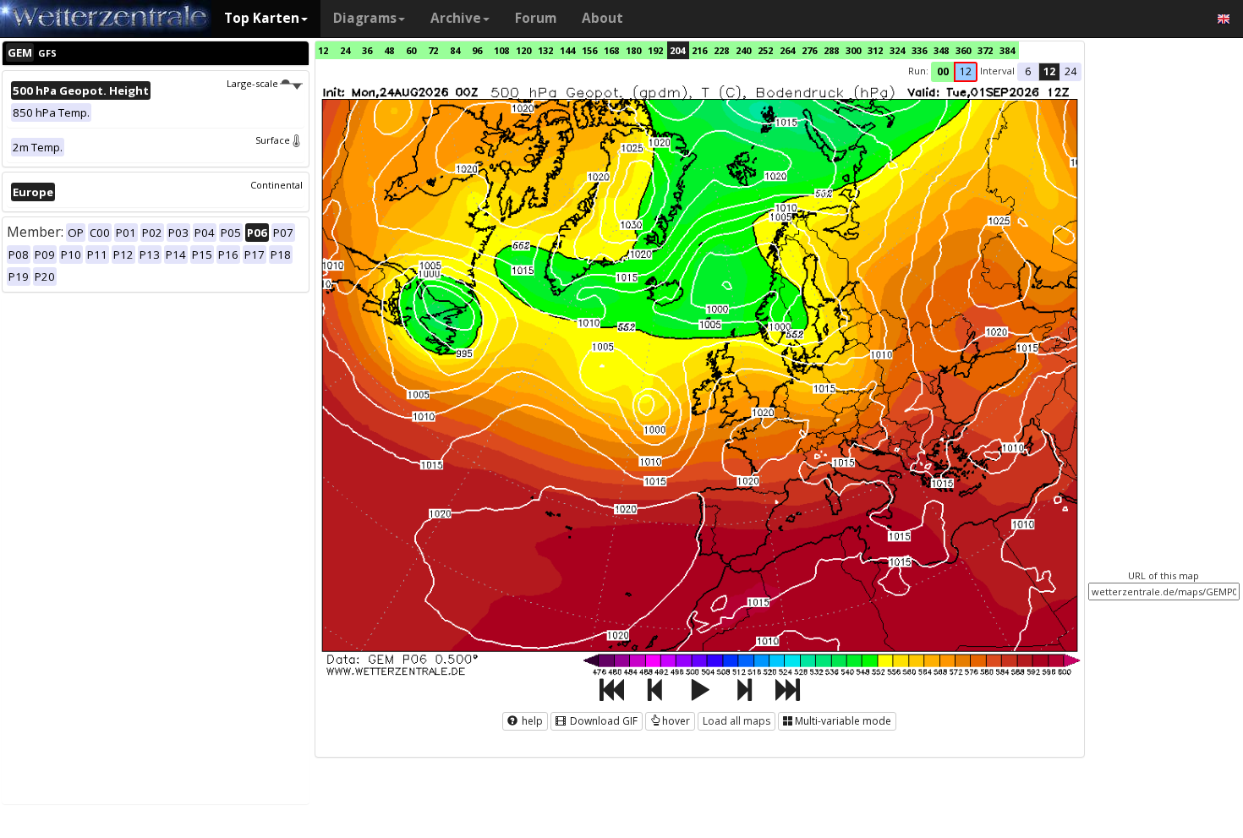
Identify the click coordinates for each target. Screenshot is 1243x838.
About (602, 18)
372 (985, 50)
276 (809, 50)
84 (455, 50)
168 (611, 50)
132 (545, 50)
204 (677, 50)
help (531, 721)
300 (853, 50)
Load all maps (736, 721)
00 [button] (943, 71)
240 (743, 50)
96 (477, 50)
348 (941, 50)
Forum (535, 18)
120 (523, 50)
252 (765, 50)
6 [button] (1028, 71)
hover (676, 721)
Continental (276, 184)
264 (787, 50)
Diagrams (365, 18)
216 (699, 50)
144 (567, 50)
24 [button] (1070, 71)
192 (655, 50)
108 (501, 50)
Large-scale (252, 83)
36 (367, 50)
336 (919, 50)
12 (323, 50)
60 (411, 50)
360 (963, 50)
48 (389, 50)
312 (875, 50)
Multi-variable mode (843, 721)
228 (721, 50)
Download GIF (602, 721)
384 (1007, 50)
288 (831, 50)
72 (433, 50)
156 (589, 50)
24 (345, 50)
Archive (455, 18)
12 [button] (966, 71)
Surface (272, 140)
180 (633, 50)
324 (897, 50)
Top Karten (261, 18)
